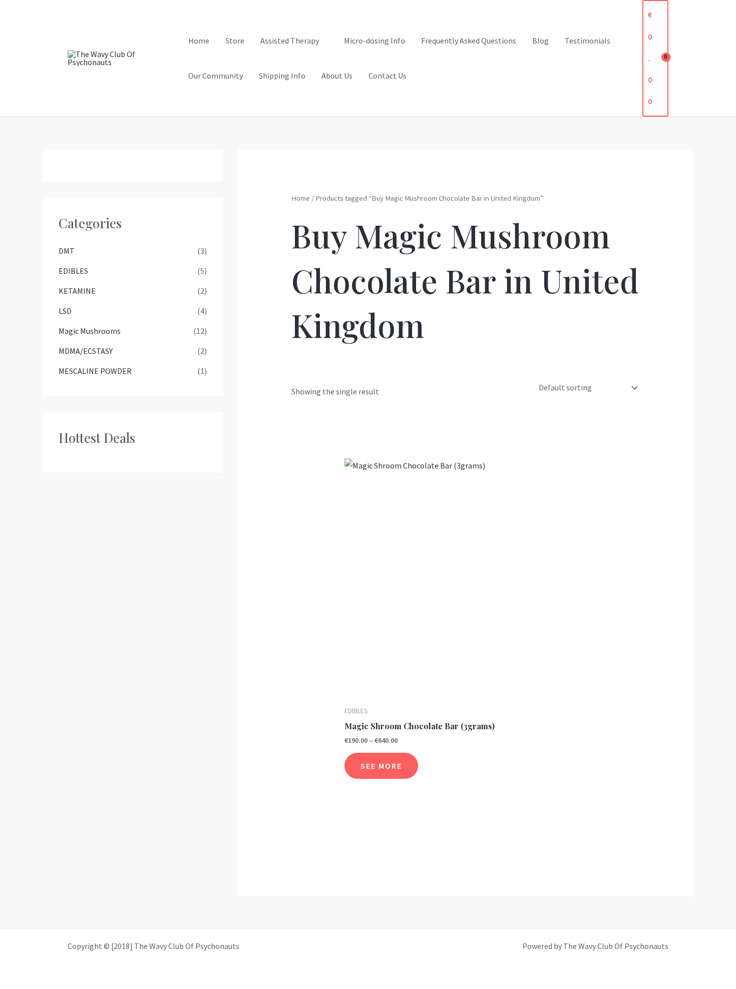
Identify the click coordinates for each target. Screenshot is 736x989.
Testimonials (587, 41)
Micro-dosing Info (374, 41)
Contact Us (388, 76)
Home (198, 41)
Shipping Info (282, 76)
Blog (540, 41)
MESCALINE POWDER (95, 371)
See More (381, 766)
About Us (336, 76)
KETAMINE (77, 291)
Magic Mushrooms (90, 331)
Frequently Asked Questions (468, 41)
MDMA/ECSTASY (86, 351)
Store (234, 41)
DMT (67, 251)
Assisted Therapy (289, 41)
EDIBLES (73, 271)
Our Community (215, 76)
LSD (65, 311)
